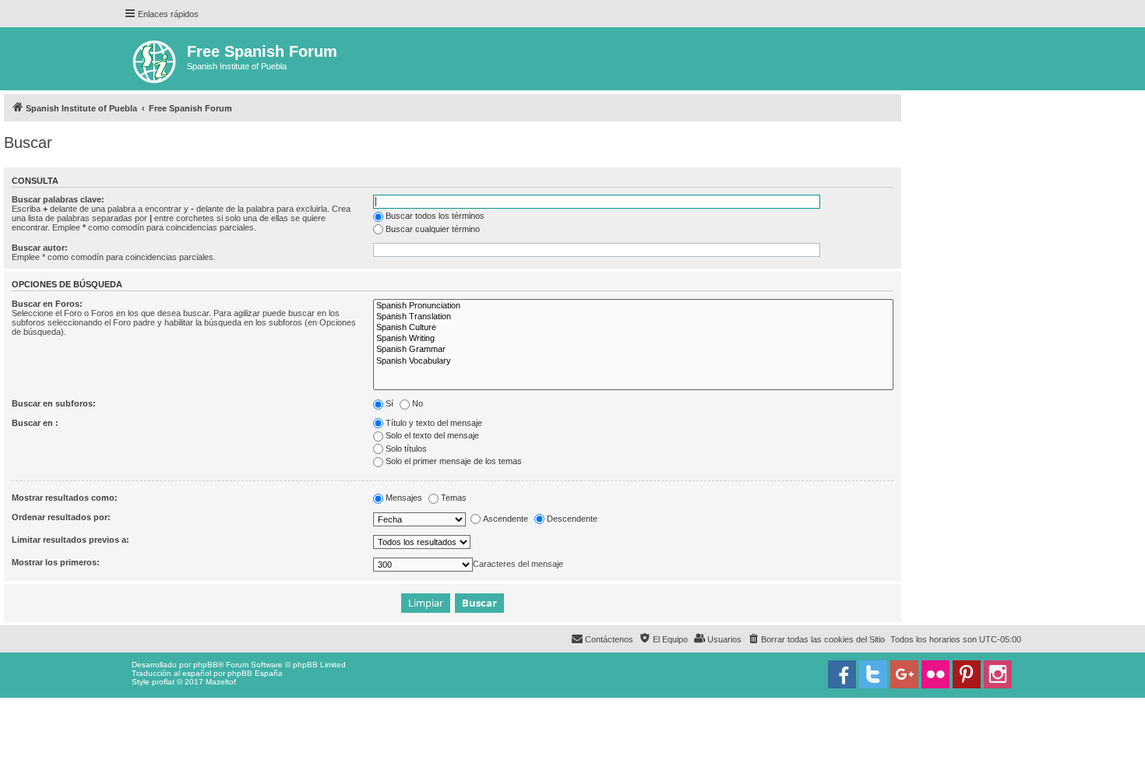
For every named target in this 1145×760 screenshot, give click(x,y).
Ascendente (505, 518)
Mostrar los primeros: (56, 562)
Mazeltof (221, 681)
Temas (454, 497)
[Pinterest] (967, 674)
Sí (389, 403)
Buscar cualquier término (433, 229)
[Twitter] (873, 674)
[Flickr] (935, 674)
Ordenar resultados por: (61, 517)
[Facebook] (842, 674)
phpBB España (255, 673)
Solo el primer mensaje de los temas (454, 461)
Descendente (572, 518)
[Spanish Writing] (633, 338)
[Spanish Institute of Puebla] (155, 58)
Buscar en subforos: (54, 403)
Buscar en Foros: (47, 303)
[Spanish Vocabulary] (633, 361)
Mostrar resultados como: (65, 497)
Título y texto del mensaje (434, 423)
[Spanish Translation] (633, 316)
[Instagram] (998, 674)
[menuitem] (816, 639)
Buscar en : (35, 423)
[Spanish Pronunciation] (633, 306)
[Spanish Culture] (633, 327)
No (417, 403)
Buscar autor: (40, 247)
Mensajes (404, 497)
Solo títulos (406, 448)
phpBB (205, 664)
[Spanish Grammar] (633, 349)
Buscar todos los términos (435, 215)
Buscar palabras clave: (58, 199)
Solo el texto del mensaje (432, 435)
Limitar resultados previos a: (70, 539)
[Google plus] (904, 674)
